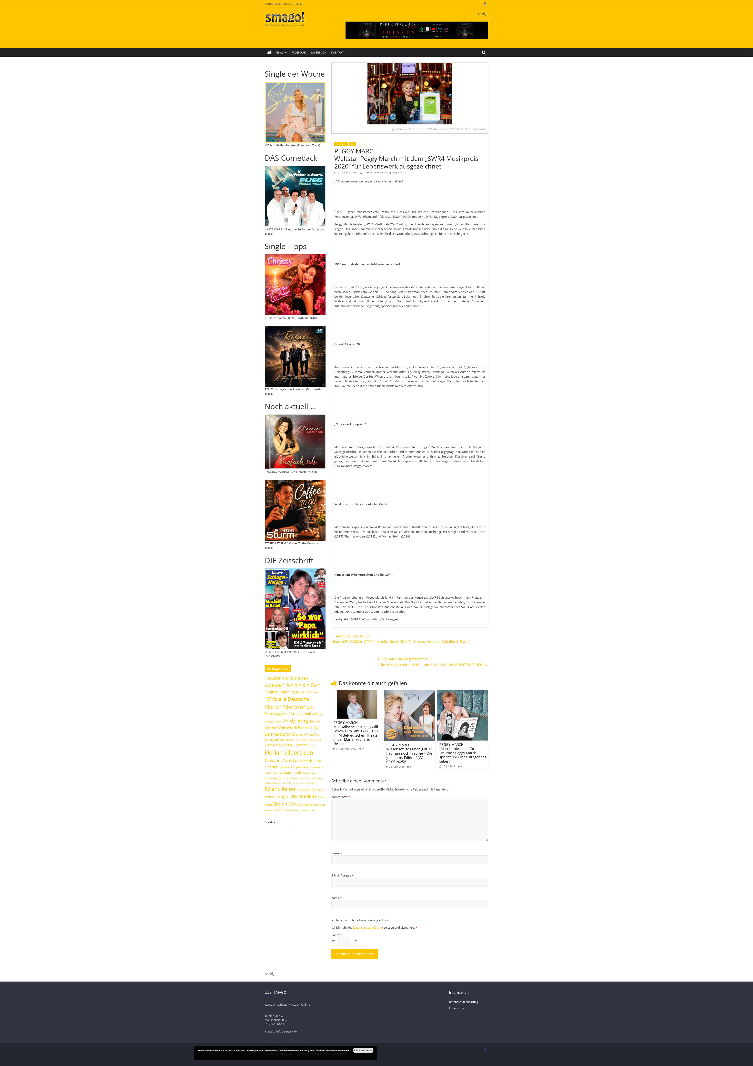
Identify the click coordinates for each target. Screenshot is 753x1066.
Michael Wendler (273, 782)
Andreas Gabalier (273, 721)
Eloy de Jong (315, 739)
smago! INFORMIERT (295, 796)
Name (336, 853)
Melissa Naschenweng (309, 778)
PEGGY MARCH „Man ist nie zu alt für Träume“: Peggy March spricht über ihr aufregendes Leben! (462, 753)
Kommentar (340, 797)
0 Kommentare (378, 172)
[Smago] (269, 52)
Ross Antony (305, 790)
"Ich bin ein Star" (303, 685)
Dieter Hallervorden (297, 739)
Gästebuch (318, 52)
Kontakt (337, 52)
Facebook (298, 52)
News (280, 52)
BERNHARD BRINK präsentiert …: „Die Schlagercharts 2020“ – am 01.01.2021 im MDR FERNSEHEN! (433, 662)
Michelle (287, 783)
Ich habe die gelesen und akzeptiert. (376, 927)
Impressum (456, 1008)
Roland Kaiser (280, 789)
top (352, 144)
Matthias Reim (288, 778)
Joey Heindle (316, 767)
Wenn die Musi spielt (304, 810)
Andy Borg (296, 720)
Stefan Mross (287, 803)
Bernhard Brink (278, 734)
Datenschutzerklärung (368, 927)
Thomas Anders (312, 804)
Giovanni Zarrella (281, 760)
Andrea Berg (313, 714)
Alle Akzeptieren (363, 1050)
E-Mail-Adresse (342, 875)
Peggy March (400, 172)
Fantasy (312, 745)
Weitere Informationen (337, 1050)
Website (336, 898)
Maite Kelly (292, 772)
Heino (302, 760)
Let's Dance (273, 773)
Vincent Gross (283, 810)
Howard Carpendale (293, 767)
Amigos (297, 713)
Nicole (296, 782)
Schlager (341, 144)
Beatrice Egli (308, 727)
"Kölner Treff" (277, 692)
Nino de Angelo (307, 782)
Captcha (336, 935)
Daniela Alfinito (303, 734)
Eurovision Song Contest (286, 745)
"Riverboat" (293, 707)
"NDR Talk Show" (304, 692)
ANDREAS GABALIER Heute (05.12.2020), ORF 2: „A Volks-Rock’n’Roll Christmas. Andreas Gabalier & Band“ (400, 639)
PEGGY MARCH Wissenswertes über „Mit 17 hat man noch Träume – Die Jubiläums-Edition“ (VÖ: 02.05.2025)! (409, 753)
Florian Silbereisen (289, 752)
